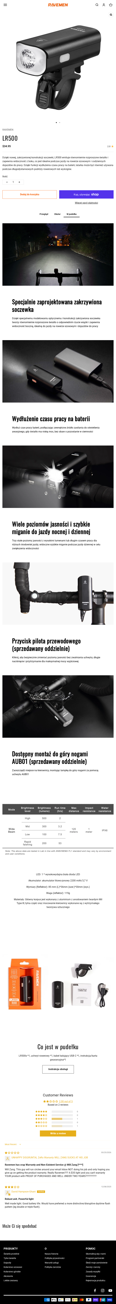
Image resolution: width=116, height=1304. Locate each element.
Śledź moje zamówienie (96, 1262)
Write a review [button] (58, 1133)
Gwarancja (91, 1276)
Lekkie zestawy (11, 1280)
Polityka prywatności (54, 1258)
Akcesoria (8, 1276)
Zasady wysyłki (93, 1271)
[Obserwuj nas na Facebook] (95, 1290)
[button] (41, 1119)
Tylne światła (10, 1258)
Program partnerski (95, 1258)
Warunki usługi (52, 1262)
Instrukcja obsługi (58, 1069)
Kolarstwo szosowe (13, 1267)
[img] (12, 1152)
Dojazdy (7, 1262)
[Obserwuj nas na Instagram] (103, 1290)
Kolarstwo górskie (12, 1271)
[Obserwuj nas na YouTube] (110, 1290)
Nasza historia (51, 1254)
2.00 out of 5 (66, 1101)
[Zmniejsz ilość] (7, 182)
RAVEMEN (7, 129)
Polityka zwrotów (53, 1267)
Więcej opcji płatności (86, 202)
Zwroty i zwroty (93, 1267)
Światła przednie (11, 1254)
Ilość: (5, 176)
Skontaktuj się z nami (96, 1254)
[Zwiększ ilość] (19, 182)
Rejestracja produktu (95, 1280)
